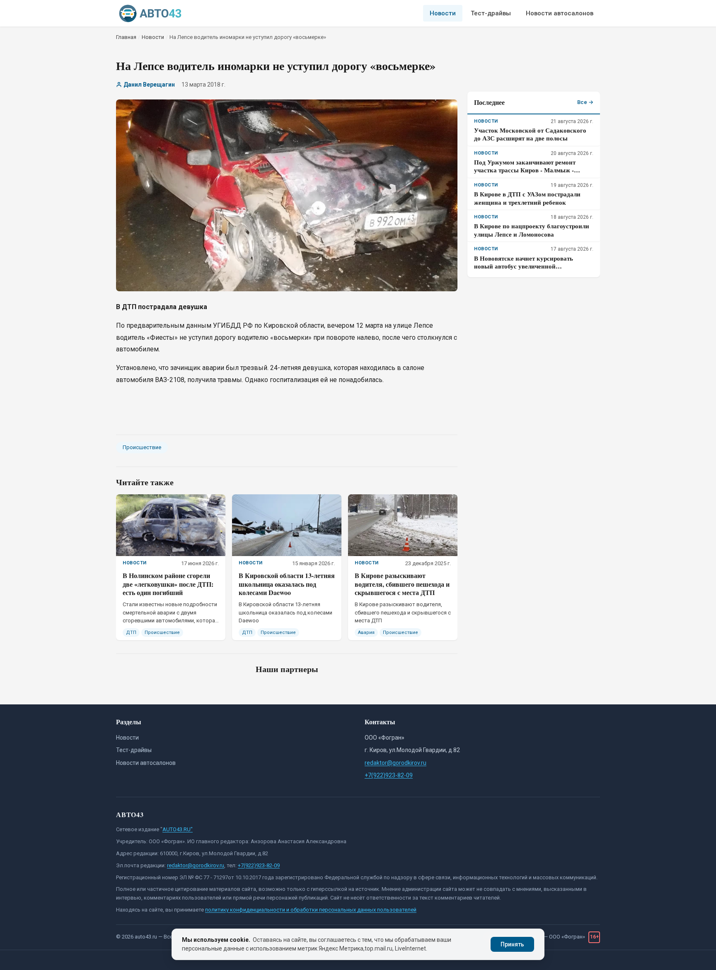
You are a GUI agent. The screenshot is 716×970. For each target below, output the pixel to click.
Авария (366, 632)
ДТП (131, 632)
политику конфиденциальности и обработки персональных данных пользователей (310, 910)
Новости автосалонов (559, 13)
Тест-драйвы (491, 13)
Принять (512, 944)
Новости (443, 13)
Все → (585, 102)
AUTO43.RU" (177, 829)
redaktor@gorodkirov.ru (395, 763)
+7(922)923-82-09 (389, 775)
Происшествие (142, 447)
